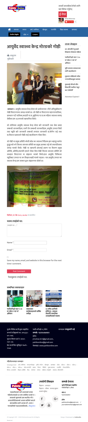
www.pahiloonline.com (48, 345)
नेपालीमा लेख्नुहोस (14, 34)
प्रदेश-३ (74, 365)
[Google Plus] (42, 405)
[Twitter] (55, 399)
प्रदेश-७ (20, 367)
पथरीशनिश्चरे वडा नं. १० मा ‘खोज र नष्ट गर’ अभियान (14, 311)
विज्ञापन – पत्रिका (44, 388)
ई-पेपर (62, 14)
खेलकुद (44, 29)
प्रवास (34, 367)
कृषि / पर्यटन (39, 365)
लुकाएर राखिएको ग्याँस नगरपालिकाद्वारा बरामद (72, 78)
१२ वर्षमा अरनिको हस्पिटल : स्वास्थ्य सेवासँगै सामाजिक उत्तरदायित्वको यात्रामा (53, 312)
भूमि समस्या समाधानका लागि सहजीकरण (73, 70)
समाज (24, 29)
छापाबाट (74, 29)
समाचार (16, 29)
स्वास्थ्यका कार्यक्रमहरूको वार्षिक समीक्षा (33, 311)
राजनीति (53, 29)
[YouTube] (49, 405)
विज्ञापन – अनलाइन (44, 385)
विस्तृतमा (32, 406)
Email (10, 250)
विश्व (28, 370)
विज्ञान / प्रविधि (21, 370)
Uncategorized (11, 365)
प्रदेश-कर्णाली (27, 367)
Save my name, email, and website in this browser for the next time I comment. (34, 262)
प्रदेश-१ (63, 365)
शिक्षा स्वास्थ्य (64, 29)
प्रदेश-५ (14, 367)
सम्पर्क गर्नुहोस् (43, 391)
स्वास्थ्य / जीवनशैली (58, 370)
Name (10, 242)
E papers (35, 34)
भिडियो (44, 367)
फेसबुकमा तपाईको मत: (17, 277)
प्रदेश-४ (9, 367)
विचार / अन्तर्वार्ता (11, 370)
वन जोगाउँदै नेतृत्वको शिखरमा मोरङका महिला (73, 51)
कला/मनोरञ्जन (30, 365)
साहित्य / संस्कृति (46, 370)
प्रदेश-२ (69, 365)
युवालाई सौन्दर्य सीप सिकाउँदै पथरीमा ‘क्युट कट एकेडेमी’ (72, 87)
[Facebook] (42, 399)
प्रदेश (25, 34)
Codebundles (77, 417)
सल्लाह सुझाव (54, 388)
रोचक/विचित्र (66, 367)
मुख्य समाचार (51, 367)
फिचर (39, 367)
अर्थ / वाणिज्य (34, 29)
